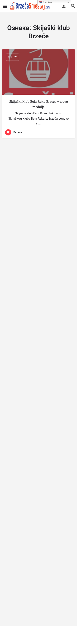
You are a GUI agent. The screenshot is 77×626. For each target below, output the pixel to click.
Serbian (47, 2)
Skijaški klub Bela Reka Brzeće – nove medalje (38, 104)
